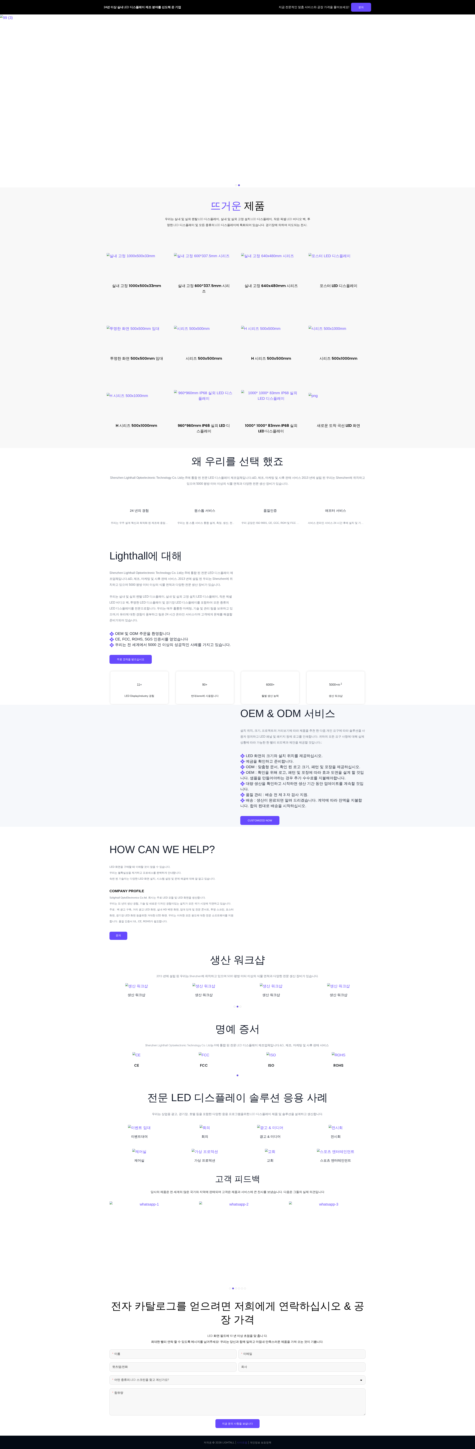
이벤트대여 (139, 1136)
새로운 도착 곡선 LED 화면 (338, 425)
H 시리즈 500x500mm (271, 358)
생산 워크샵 (136, 995)
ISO (271, 1065)
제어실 (139, 1160)
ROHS (338, 1065)
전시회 (336, 1136)
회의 (205, 1136)
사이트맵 (241, 1442)
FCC (204, 1065)
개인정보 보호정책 (260, 1442)
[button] (236, 185)
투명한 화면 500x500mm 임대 (136, 358)
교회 (270, 1160)
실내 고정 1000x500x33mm (136, 285)
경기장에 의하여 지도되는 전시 (286, 225)
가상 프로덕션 (204, 1160)
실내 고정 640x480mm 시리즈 (271, 285)
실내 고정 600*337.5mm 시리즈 (204, 288)
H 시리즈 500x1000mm (136, 425)
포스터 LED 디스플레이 (338, 285)
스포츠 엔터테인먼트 (335, 1160)
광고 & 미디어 (270, 1136)
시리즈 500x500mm (204, 358)
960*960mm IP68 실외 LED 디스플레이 (204, 428)
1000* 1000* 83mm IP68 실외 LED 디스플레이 (271, 428)
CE (136, 1065)
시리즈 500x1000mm (338, 358)
